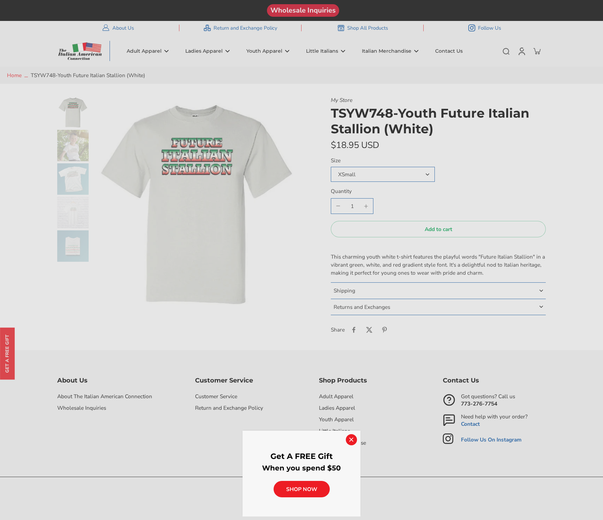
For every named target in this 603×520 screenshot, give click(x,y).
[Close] (351, 439)
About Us (123, 27)
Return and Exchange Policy (245, 27)
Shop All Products (367, 27)
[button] (438, 229)
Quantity (341, 191)
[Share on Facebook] (354, 329)
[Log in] (521, 51)
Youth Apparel (336, 419)
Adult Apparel (336, 396)
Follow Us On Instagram (491, 439)
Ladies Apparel (337, 407)
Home (14, 75)
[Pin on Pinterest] (384, 329)
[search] (506, 51)
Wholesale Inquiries (303, 10)
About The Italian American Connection (104, 396)
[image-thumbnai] (73, 112)
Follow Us (489, 27)
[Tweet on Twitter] (369, 329)
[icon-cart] (536, 51)
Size (336, 160)
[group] (196, 201)
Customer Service (216, 396)
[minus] (338, 206)
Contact (470, 424)
